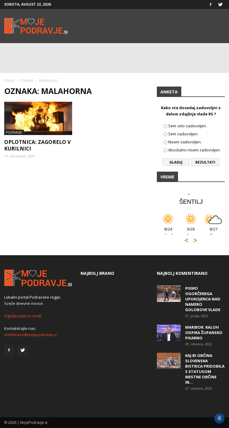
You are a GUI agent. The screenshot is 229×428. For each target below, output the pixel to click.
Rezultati (205, 162)
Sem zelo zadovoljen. (187, 125)
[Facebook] (210, 4)
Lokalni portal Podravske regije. (32, 297)
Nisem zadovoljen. (185, 142)
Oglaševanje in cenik (22, 316)
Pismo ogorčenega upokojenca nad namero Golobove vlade (202, 299)
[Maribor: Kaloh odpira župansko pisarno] (169, 332)
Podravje (14, 132)
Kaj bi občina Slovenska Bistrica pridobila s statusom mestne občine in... (205, 369)
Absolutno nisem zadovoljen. (194, 150)
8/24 (168, 232)
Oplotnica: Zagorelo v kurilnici (37, 145)
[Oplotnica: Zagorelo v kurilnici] (38, 118)
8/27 (213, 232)
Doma (9, 80)
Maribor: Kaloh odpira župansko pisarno (203, 332)
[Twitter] (220, 4)
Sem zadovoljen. (183, 134)
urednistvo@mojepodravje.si (30, 334)
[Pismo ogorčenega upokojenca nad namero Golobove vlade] (169, 294)
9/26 (191, 232)
